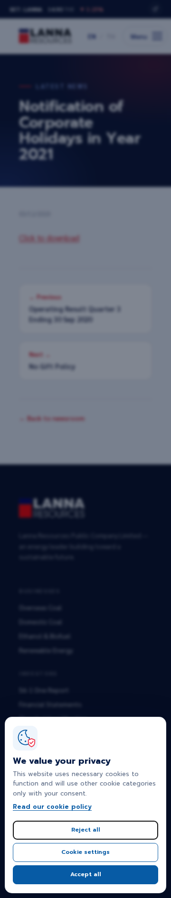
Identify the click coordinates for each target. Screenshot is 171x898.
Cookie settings (85, 852)
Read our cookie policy (52, 806)
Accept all (85, 874)
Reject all (85, 829)
